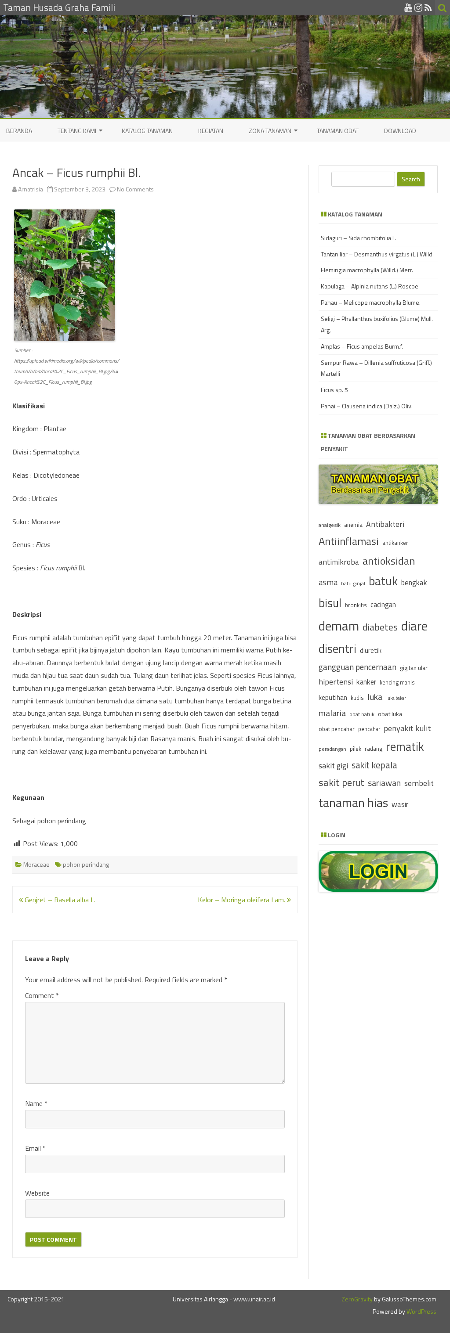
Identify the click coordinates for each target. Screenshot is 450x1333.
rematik (405, 746)
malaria (332, 713)
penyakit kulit (407, 728)
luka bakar (396, 698)
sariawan (384, 782)
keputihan (333, 697)
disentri (337, 648)
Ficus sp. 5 (334, 389)
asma (328, 582)
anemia (353, 524)
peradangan (332, 749)
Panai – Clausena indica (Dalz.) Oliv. (367, 406)
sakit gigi (333, 765)
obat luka (390, 713)
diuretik (370, 650)
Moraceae (36, 864)
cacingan (383, 604)
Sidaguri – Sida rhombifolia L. (358, 237)
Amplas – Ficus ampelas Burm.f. (362, 346)
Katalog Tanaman (147, 130)
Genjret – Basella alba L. (59, 899)
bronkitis (356, 605)
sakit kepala (374, 765)
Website (37, 1193)
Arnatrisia (30, 189)
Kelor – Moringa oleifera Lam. (242, 899)
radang (373, 748)
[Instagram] (418, 7)
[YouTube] (408, 7)
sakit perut (341, 782)
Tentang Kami (77, 130)
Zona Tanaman (270, 130)
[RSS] (428, 7)
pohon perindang (86, 864)
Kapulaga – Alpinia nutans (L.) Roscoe (369, 286)
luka (375, 696)
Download (400, 130)
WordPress (420, 1311)
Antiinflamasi (349, 541)
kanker (366, 681)
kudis (357, 697)
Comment (42, 995)
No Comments (135, 189)
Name (36, 1103)
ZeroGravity (357, 1299)
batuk (383, 581)
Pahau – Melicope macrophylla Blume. (371, 302)
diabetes (380, 627)
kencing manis (397, 682)
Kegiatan (210, 130)
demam (339, 625)
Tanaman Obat (338, 130)
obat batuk (361, 714)
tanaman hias (353, 802)
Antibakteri (385, 524)
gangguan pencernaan (357, 667)
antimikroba (339, 562)
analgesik (330, 525)
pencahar (369, 729)
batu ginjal (353, 583)
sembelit (419, 783)
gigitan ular (414, 667)
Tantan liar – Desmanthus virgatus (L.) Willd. (377, 254)
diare (414, 625)
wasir (400, 804)
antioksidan (389, 561)
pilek (355, 749)
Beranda (19, 130)
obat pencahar (337, 728)
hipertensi (336, 682)
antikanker (395, 542)
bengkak (414, 582)
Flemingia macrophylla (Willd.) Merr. (367, 269)
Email (35, 1148)
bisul (330, 603)
